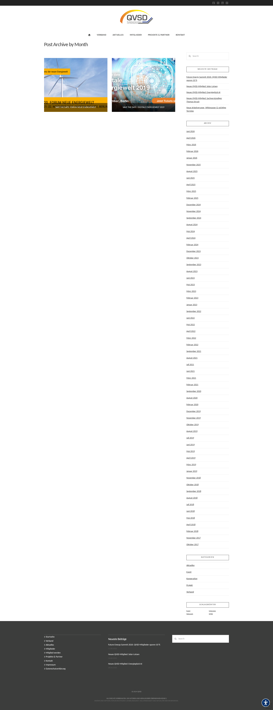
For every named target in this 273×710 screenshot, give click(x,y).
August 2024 (191, 225)
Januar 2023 (191, 305)
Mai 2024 (190, 231)
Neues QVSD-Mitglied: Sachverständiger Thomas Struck (204, 100)
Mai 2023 (190, 285)
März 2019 (191, 465)
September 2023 (193, 265)
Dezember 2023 (193, 251)
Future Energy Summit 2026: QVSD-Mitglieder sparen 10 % (206, 79)
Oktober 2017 (192, 544)
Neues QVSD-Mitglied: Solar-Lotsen (202, 86)
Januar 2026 (191, 158)
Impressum (51, 665)
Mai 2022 (190, 325)
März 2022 (191, 338)
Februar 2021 (192, 385)
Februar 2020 (192, 405)
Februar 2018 (192, 531)
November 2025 (193, 165)
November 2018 (193, 478)
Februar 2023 (192, 298)
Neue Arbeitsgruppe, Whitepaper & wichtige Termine (206, 109)
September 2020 (193, 391)
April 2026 (190, 138)
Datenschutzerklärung (56, 669)
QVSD (211, 614)
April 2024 (190, 238)
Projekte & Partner (54, 657)
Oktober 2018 (192, 485)
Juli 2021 (190, 365)
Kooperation (191, 579)
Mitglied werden (53, 653)
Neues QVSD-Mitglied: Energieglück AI (203, 92)
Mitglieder (50, 649)
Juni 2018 (190, 511)
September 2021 (193, 351)
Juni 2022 (190, 318)
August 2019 (191, 431)
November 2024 (193, 211)
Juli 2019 (190, 438)
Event (188, 572)
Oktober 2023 (192, 258)
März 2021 (191, 378)
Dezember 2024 (193, 205)
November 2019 (193, 418)
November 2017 (193, 538)
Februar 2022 (192, 345)
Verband (190, 592)
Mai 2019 (190, 451)
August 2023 (191, 271)
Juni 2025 (190, 178)
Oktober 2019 (192, 425)
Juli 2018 (190, 505)
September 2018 (193, 491)
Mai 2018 (190, 518)
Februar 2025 (192, 198)
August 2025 (191, 171)
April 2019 (190, 458)
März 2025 (191, 191)
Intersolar (212, 611)
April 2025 (190, 185)
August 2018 (191, 498)
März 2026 (191, 145)
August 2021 (191, 358)
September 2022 (193, 311)
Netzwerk (189, 614)
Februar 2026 (192, 151)
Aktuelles (190, 565)
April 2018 (190, 525)
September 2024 (193, 218)
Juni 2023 (190, 278)
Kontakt (49, 661)
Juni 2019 (190, 445)
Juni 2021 (190, 371)
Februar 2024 (192, 245)
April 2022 (190, 331)
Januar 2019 (191, 471)
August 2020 (191, 398)
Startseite (50, 637)
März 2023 (191, 291)
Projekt (189, 585)
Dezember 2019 (193, 411)
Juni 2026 (190, 131)
